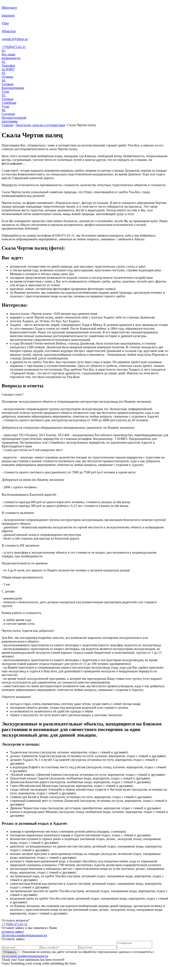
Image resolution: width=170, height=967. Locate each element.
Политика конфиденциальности (24, 935)
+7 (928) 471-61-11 (14, 924)
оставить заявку (13, 931)
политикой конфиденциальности (25, 956)
